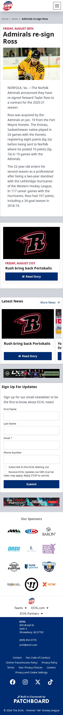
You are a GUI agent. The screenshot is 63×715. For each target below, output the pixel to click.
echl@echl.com (28, 645)
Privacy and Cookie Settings (31, 672)
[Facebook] (13, 682)
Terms (10, 667)
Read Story (33, 276)
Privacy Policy (49, 662)
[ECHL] (7, 6)
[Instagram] (25, 682)
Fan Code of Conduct (38, 657)
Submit (31, 484)
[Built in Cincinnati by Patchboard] (31, 699)
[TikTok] (50, 682)
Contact (17, 657)
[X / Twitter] (38, 682)
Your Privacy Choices (31, 667)
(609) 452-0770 (27, 640)
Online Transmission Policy (21, 662)
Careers (51, 667)
